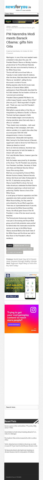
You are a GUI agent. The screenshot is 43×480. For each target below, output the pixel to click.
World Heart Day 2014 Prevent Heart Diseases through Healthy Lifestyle (21, 260)
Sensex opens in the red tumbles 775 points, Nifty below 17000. (20, 427)
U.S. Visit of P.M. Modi (14, 252)
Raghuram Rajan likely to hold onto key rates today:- (21, 264)
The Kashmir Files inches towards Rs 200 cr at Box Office (20, 439)
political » (15, 26)
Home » (9, 26)
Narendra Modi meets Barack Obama (19, 249)
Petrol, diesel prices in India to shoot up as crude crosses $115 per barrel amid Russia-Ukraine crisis (20, 445)
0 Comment (9, 53)
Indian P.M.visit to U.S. (21, 245)
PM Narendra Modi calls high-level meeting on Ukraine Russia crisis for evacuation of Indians (19, 451)
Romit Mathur (16, 51)
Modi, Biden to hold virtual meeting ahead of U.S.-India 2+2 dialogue (20, 433)
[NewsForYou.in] (19, 8)
